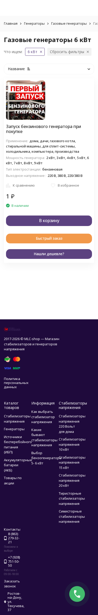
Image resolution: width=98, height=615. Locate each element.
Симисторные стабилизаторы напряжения (72, 516)
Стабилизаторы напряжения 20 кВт (72, 480)
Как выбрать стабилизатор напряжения (43, 416)
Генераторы (34, 23)
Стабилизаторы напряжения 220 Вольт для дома (72, 424)
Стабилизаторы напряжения (17, 419)
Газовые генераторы (69, 23)
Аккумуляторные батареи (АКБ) (18, 465)
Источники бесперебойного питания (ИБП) (18, 444)
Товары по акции (13, 480)
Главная (11, 23)
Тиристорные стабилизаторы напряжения (72, 498)
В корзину (49, 220)
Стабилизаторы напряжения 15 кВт (72, 462)
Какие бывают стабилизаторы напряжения (44, 437)
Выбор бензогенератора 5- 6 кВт (46, 457)
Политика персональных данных (16, 382)
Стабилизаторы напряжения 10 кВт (72, 444)
